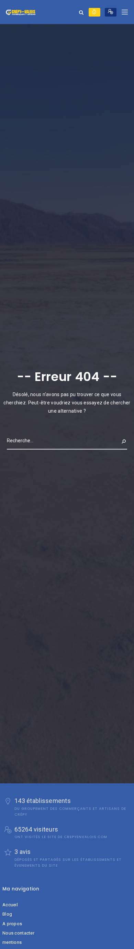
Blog (7, 914)
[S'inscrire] (110, 12)
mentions (12, 942)
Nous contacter (18, 933)
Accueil (10, 904)
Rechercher (112, 440)
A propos (12, 923)
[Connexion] (94, 12)
